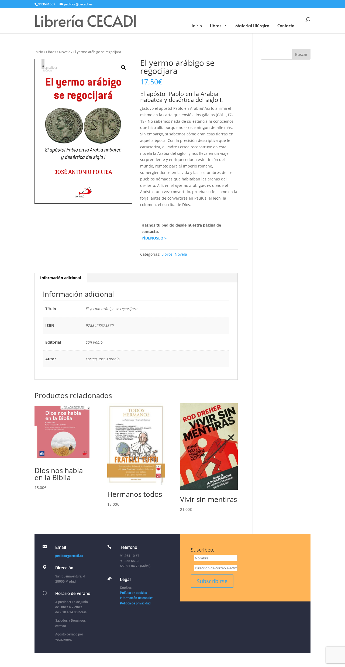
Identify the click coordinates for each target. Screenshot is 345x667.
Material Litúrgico (252, 25)
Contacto (285, 25)
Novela (64, 51)
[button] (123, 67)
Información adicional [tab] (60, 277)
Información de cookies (136, 598)
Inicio (197, 25)
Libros (215, 25)
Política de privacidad (135, 603)
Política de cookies (133, 593)
